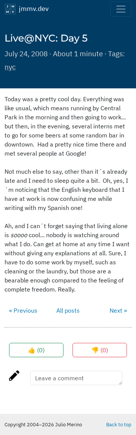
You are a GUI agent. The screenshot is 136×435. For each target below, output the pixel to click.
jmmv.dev (32, 8)
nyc (10, 66)
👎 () (99, 350)
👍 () (36, 350)
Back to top (118, 424)
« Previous (23, 310)
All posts (68, 310)
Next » (118, 310)
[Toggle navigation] (120, 9)
